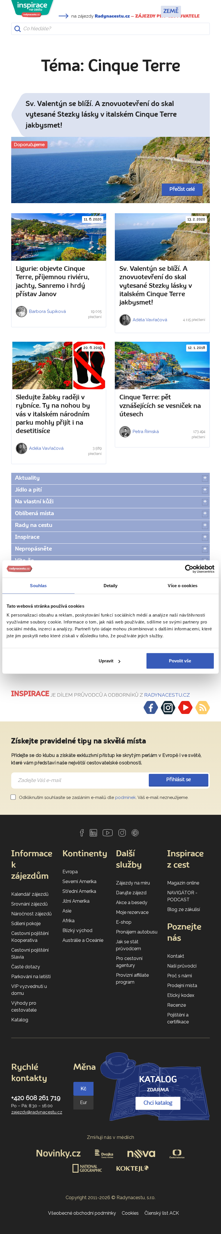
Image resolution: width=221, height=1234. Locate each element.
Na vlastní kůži (34, 502)
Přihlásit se (178, 779)
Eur (83, 1102)
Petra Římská (145, 431)
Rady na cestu (33, 525)
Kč (83, 1088)
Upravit (106, 660)
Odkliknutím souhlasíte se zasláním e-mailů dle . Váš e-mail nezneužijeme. (103, 797)
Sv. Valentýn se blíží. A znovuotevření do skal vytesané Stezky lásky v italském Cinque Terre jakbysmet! (101, 115)
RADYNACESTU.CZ (167, 695)
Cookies (130, 1213)
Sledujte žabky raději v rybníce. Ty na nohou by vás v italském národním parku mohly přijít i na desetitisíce (53, 414)
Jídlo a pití (28, 490)
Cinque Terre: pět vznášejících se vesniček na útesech (160, 406)
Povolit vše (180, 660)
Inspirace (27, 537)
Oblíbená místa (34, 514)
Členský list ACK (161, 1213)
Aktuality (27, 478)
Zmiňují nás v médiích (110, 1137)
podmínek (125, 797)
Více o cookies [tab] (182, 585)
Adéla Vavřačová (149, 319)
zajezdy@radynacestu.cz (36, 1112)
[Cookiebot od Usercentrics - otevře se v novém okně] (189, 568)
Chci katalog (158, 1103)
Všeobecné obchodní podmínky (82, 1213)
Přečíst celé (182, 189)
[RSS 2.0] (202, 707)
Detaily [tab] (111, 585)
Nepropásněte (33, 549)
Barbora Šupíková (47, 311)
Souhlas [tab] (38, 585)
